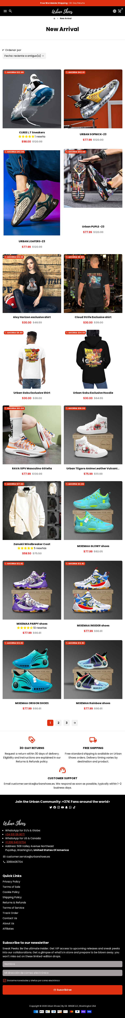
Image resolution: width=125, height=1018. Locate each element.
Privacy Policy (11, 881)
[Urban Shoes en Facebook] (54, 807)
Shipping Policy (12, 897)
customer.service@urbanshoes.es (26, 856)
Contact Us (10, 918)
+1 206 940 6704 (15, 842)
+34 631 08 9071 (15, 834)
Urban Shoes (53, 1006)
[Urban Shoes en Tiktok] (74, 807)
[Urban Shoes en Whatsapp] (70, 807)
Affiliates (8, 929)
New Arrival (66, 18)
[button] (27, 136)
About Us (8, 923)
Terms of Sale (11, 887)
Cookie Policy (11, 892)
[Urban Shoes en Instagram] (58, 807)
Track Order (10, 913)
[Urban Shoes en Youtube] (62, 807)
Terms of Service (13, 908)
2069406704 (13, 862)
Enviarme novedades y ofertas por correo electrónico (33, 980)
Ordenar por (11, 50)
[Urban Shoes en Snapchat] (66, 807)
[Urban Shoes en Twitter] (50, 807)
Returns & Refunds (14, 902)
